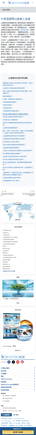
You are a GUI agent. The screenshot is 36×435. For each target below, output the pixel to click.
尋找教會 (7, 401)
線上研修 (3, 371)
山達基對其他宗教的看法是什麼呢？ (14, 139)
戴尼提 (10, 418)
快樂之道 (23, 423)
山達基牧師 (6, 251)
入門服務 (3, 373)
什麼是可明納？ (8, 105)
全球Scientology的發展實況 (10, 384)
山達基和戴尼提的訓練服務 (10, 242)
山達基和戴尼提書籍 (8, 239)
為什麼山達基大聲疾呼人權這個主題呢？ (16, 114)
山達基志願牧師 (4, 423)
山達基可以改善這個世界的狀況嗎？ (14, 88)
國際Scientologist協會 (14, 423)
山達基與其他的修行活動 (9, 257)
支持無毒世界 (4, 425)
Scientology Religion (6, 420)
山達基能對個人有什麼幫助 (10, 237)
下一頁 (32, 191)
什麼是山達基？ (5, 368)
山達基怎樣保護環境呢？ (11, 128)
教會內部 (5, 253)
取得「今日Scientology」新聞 (12, 411)
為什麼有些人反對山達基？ (11, 142)
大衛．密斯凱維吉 (17, 420)
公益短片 (26, 40)
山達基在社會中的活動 (9, 271)
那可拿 (28, 423)
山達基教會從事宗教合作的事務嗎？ (14, 136)
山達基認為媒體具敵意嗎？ (11, 148)
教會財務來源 (6, 269)
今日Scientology (6, 379)
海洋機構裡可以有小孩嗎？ (11, 181)
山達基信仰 (6, 233)
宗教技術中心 (6, 264)
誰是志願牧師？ (8, 96)
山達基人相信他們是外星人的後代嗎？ (15, 156)
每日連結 (3, 382)
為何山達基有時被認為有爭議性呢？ (14, 145)
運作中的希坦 (6, 248)
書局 (2, 376)
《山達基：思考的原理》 (10, 298)
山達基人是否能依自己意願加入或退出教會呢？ (18, 150)
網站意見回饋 (8, 398)
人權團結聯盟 (11, 425)
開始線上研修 (25, 420)
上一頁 (4, 191)
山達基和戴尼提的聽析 (9, 244)
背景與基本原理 (7, 230)
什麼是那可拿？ (8, 108)
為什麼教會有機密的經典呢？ (12, 153)
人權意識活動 (24, 30)
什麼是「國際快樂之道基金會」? (13, 99)
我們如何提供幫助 (6, 387)
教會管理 (5, 262)
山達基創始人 (6, 235)
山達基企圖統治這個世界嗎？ (12, 178)
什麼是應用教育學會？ (10, 102)
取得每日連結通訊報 (10, 408)
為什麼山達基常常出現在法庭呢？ (13, 159)
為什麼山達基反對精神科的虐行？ (13, 117)
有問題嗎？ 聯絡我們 (10, 396)
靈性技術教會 (6, 266)
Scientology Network (18, 418)
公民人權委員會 (27, 425)
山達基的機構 (6, 260)
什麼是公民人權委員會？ (11, 120)
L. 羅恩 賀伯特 (4, 418)
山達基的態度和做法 (8, 255)
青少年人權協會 (19, 425)
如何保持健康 (5, 390)
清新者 (4, 246)
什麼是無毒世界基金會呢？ (11, 111)
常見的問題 (18, 227)
